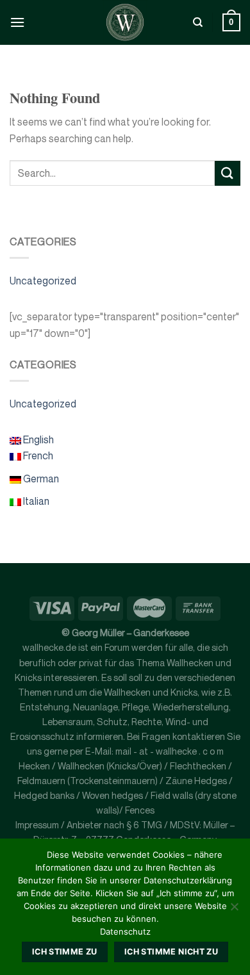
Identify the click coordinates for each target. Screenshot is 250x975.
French (37, 455)
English (37, 439)
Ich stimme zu (64, 951)
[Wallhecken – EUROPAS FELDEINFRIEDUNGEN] (125, 22)
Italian (35, 501)
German (40, 478)
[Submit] (227, 173)
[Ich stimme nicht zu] (234, 910)
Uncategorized (43, 280)
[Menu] (17, 22)
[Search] (198, 22)
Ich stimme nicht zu (171, 951)
